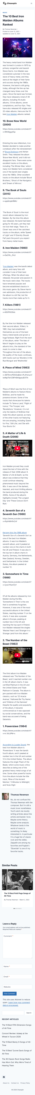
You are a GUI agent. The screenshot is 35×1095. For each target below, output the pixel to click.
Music (5, 12)
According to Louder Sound (14, 745)
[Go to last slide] (4, 888)
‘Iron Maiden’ (8, 266)
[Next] (30, 888)
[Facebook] (4, 1077)
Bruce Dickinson (12, 152)
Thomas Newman (11, 29)
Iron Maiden (11, 114)
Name (7, 966)
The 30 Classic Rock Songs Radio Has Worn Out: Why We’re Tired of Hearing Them (16, 1062)
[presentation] (17, 879)
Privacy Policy (25, 1083)
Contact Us (15, 1083)
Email (7, 977)
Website (7, 987)
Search (28, 1013)
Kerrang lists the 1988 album (15, 533)
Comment (8, 936)
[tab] (14, 908)
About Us (6, 1083)
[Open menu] (31, 3)
